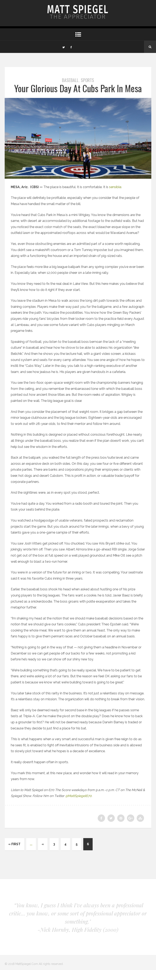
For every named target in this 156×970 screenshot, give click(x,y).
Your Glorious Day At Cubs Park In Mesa (78, 88)
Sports (87, 80)
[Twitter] (63, 47)
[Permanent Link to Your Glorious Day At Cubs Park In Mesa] (78, 178)
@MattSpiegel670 (78, 796)
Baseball (70, 80)
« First (14, 844)
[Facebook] (70, 47)
